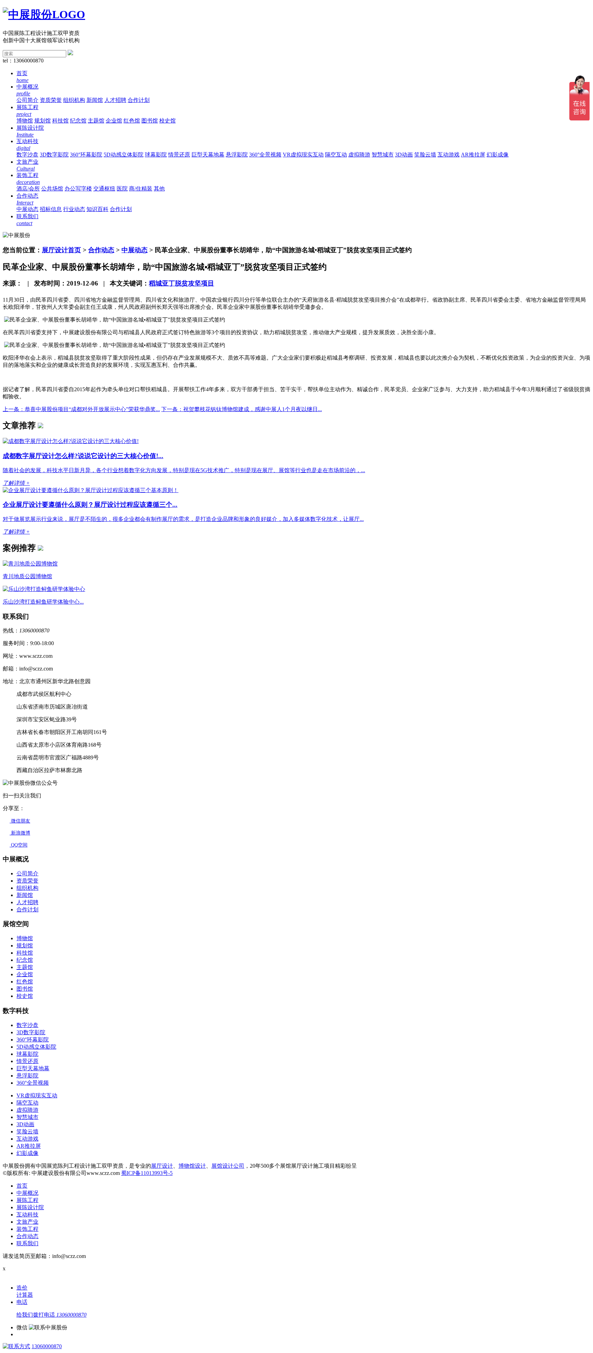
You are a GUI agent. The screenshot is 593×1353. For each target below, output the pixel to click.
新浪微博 (20, 833)
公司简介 (27, 100)
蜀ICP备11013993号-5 (147, 1173)
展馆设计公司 (227, 1166)
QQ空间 (18, 845)
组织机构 (74, 100)
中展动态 (27, 209)
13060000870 (47, 1346)
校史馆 (167, 121)
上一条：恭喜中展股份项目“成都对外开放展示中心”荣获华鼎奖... (81, 409)
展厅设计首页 (61, 250)
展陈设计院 (30, 1207)
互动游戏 (449, 155)
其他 (159, 188)
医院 (122, 188)
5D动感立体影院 (123, 155)
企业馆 (114, 121)
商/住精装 (140, 188)
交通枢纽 (104, 188)
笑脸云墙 (425, 155)
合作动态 (101, 250)
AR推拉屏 (473, 155)
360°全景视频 (265, 155)
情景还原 (179, 155)
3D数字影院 (54, 155)
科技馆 (60, 121)
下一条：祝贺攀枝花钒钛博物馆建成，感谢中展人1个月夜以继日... (241, 409)
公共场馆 (52, 188)
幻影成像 (498, 155)
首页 (21, 1186)
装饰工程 (27, 1229)
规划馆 (42, 121)
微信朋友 (20, 821)
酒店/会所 (28, 188)
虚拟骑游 (359, 155)
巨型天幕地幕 (207, 155)
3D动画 (404, 155)
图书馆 (149, 121)
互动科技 (27, 1214)
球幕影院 (156, 155)
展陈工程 (27, 1200)
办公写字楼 (78, 188)
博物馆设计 (192, 1166)
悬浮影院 (237, 155)
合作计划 (139, 100)
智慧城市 (383, 155)
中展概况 (27, 1193)
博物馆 (24, 121)
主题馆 (96, 121)
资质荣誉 (51, 100)
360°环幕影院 (86, 155)
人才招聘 (115, 100)
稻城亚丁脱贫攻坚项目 (181, 283)
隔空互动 (336, 155)
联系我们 (27, 1243)
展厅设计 (162, 1166)
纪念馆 (78, 121)
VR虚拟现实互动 (303, 155)
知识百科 (97, 209)
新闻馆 (94, 100)
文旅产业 (27, 1222)
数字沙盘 (27, 155)
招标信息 (51, 209)
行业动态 (74, 209)
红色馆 (132, 121)
